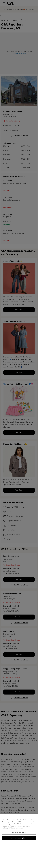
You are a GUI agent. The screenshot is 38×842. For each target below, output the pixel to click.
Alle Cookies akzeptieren (19, 838)
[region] (19, 828)
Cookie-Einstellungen (19, 832)
